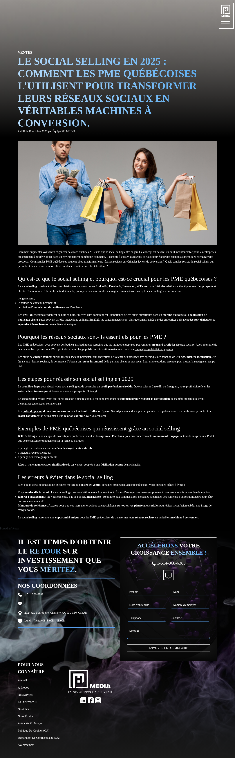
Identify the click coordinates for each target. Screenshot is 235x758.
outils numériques (142, 314)
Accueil (22, 680)
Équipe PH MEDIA (64, 131)
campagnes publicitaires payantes (154, 349)
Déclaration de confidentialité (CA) (39, 737)
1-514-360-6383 (33, 594)
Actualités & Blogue (30, 723)
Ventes (15, 528)
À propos (23, 687)
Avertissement (26, 744)
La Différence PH (28, 701)
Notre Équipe (25, 716)
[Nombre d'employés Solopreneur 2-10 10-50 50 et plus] (190, 602)
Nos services (25, 694)
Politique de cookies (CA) (33, 730)
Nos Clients (24, 709)
